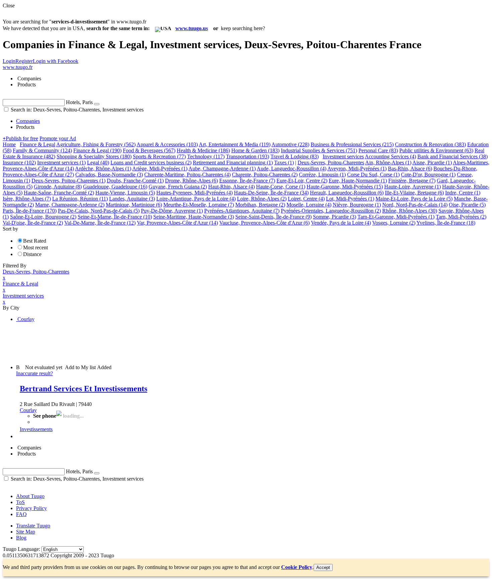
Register (24, 61)
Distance (32, 254)
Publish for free (20, 138)
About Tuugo (30, 496)
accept (323, 567)
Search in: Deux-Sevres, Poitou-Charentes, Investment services (76, 109)
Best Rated (34, 241)
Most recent (35, 247)
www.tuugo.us (191, 28)
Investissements (36, 429)
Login (9, 61)
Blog (21, 538)
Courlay (28, 410)
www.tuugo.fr (17, 67)
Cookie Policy (296, 567)
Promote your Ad (57, 138)
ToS (20, 502)
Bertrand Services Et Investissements (83, 388)
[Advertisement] (124, 343)
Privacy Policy (31, 508)
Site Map (25, 531)
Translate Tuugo (33, 525)
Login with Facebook (55, 61)
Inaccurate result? (34, 373)
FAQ (21, 514)
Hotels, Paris (79, 102)
